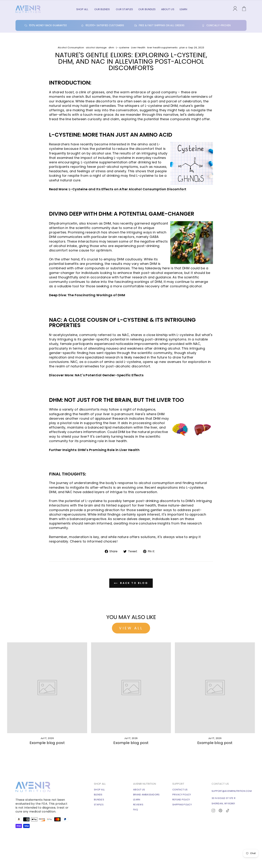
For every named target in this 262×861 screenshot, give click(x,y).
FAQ (135, 809)
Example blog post (47, 742)
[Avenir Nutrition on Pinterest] (220, 810)
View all (131, 628)
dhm (111, 47)
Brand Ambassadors (146, 794)
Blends (98, 794)
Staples (99, 804)
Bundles (99, 799)
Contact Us (180, 789)
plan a (183, 47)
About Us (167, 9)
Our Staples (124, 9)
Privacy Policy (181, 794)
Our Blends (102, 9)
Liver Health (138, 47)
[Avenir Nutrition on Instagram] (213, 810)
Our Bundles (147, 9)
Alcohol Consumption (71, 47)
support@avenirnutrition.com (232, 791)
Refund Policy (181, 799)
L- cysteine (122, 47)
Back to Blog (133, 583)
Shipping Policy (182, 804)
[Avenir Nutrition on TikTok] (227, 810)
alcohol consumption (156, 483)
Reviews (138, 804)
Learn (183, 9)
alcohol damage (96, 47)
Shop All (82, 9)
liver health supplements (162, 47)
